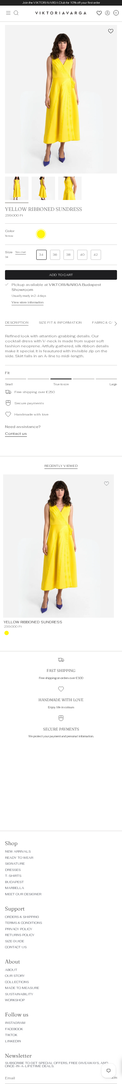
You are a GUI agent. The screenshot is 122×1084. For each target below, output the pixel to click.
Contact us (16, 433)
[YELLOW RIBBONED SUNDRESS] (58, 546)
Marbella (14, 888)
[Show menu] (6, 13)
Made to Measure (22, 988)
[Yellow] (6, 633)
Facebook (14, 1029)
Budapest (14, 882)
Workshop (15, 1000)
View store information (27, 302)
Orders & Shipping (22, 917)
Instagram (15, 1023)
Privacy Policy (18, 929)
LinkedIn (13, 1041)
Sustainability (19, 994)
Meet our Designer (23, 894)
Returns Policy (19, 935)
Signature (15, 864)
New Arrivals (18, 851)
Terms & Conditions (23, 923)
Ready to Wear (19, 858)
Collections (17, 982)
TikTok (11, 1035)
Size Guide (14, 941)
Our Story (15, 976)
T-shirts (13, 876)
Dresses (13, 870)
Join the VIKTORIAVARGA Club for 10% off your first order (61, 3)
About (11, 970)
